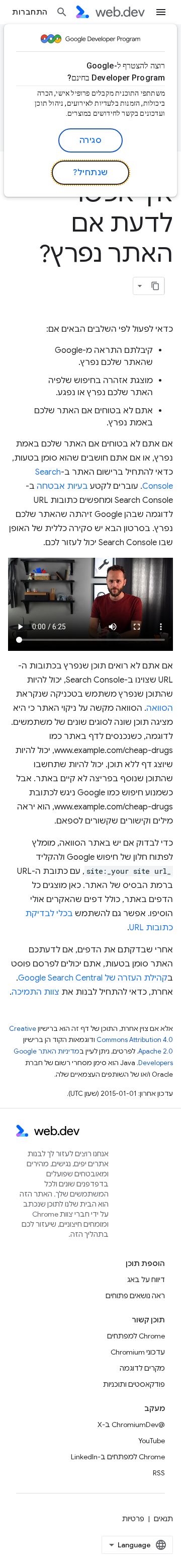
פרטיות (133, 1519)
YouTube (151, 1440)
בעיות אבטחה (62, 486)
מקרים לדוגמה (142, 1368)
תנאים (163, 1519)
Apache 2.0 (155, 1051)
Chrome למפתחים (136, 1335)
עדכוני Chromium (138, 1352)
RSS (159, 1472)
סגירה (90, 140)
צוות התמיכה (35, 992)
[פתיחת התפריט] (161, 12)
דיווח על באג (146, 1279)
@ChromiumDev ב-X (131, 1424)
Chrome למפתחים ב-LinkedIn (118, 1456)
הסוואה (159, 708)
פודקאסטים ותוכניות (134, 1384)
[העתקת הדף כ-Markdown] (155, 285)
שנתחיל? (90, 173)
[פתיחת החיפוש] (62, 12)
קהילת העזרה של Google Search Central (92, 978)
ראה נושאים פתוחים (135, 1295)
